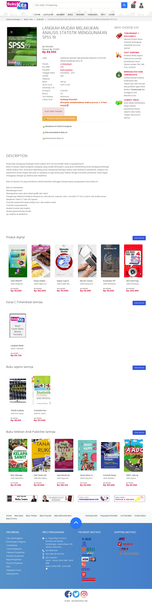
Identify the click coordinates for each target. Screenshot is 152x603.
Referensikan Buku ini (54, 138)
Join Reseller (126, 516)
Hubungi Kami (12, 574)
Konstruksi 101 (109, 281)
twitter (76, 594)
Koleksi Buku (140, 516)
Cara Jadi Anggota (14, 538)
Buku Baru (19, 516)
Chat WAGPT (16, 281)
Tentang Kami (91, 516)
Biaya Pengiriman (14, 559)
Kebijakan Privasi (13, 570)
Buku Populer (46, 516)
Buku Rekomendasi (62, 516)
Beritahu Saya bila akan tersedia (61, 118)
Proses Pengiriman (14, 563)
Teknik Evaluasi (17, 410)
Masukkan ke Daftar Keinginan (58, 126)
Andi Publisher (66, 70)
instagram (84, 594)
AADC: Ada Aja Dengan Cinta (138, 475)
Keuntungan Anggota (16, 542)
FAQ (8, 566)
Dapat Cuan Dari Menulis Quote (70, 281)
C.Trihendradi (66, 64)
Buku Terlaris (31, 516)
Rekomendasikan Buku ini (56, 132)
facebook (68, 594)
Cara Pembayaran (14, 549)
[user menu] (141, 5)
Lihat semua (139, 238)
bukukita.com (81, 601)
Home (9, 516)
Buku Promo (11, 518)
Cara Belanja (11, 545)
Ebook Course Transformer (91, 281)
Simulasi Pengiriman (15, 556)
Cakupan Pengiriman (15, 552)
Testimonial (136, 89)
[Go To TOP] (76, 523)
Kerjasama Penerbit (109, 516)
